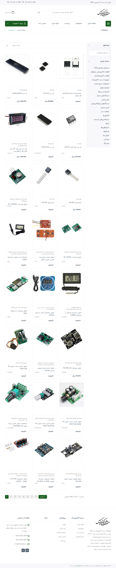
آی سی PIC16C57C (48, 147)
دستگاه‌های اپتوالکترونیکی (100, 104)
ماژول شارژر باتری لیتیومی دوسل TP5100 (45, 369)
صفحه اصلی (92, 23)
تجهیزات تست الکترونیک (100, 80)
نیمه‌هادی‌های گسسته (101, 119)
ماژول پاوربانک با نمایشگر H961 (19, 312)
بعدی (42, 496)
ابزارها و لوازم (104, 88)
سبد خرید (63, 529)
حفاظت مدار (105, 111)
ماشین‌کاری (105, 100)
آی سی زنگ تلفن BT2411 (73, 147)
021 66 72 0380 (15, 2)
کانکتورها (106, 115)
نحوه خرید (55, 23)
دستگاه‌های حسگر (103, 96)
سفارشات (81, 529)
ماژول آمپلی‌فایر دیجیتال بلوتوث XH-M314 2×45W (45, 480)
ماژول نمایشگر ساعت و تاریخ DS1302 (45, 314)
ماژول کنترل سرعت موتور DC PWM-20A (17, 367)
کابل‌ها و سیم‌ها (103, 92)
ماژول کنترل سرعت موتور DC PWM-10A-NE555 (72, 423)
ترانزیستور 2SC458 (48, 203)
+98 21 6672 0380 (21, 536)
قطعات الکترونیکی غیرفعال (100, 72)
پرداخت (67, 23)
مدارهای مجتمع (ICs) (101, 68)
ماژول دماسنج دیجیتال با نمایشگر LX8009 (73, 314)
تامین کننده (62, 537)
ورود (64, 524)
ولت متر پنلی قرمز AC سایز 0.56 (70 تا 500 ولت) (18, 150)
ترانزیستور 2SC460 (75, 203)
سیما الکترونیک (79, 566)
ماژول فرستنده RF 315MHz (72, 257)
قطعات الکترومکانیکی (101, 76)
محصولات (78, 23)
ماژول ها (106, 135)
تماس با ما (42, 23)
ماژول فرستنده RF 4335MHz (17, 204)
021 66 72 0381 (30, 2)
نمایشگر (106, 143)
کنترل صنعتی (104, 107)
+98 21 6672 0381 (21, 540)
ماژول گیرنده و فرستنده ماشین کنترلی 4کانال (46, 258)
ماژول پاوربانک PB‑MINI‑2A (72, 368)
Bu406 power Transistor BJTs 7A (72, 94)
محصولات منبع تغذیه (101, 84)
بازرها (107, 123)
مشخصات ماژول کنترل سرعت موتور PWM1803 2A (17, 424)
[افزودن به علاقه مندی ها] (73, 86)
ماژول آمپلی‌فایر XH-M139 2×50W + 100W (18, 480)
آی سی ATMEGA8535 (19, 93)
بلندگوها (106, 131)
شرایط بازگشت (61, 533)
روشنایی (106, 139)
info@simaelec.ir (21, 544)
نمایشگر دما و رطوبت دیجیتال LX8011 (17, 258)
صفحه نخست (21, 30)
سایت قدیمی (79, 537)
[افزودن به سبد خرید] (40, 86)
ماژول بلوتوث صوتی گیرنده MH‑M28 (72, 480)
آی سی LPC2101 (48, 93)
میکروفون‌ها (105, 127)
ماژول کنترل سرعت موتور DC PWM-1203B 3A (44, 424)
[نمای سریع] (69, 86)
